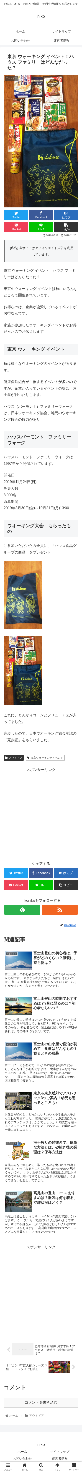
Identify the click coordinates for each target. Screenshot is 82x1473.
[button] (73, 800)
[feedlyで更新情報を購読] (22, 910)
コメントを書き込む (41, 1402)
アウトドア (15, 757)
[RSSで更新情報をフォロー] (59, 910)
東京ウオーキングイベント (47, 757)
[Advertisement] (41, 1291)
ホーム (22, 1451)
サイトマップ (59, 1451)
